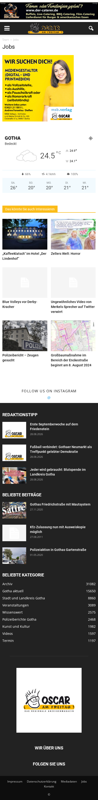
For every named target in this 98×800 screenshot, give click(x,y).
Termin (8, 640)
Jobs (84, 781)
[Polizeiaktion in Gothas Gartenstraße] (14, 555)
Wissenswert (12, 612)
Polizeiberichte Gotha (19, 619)
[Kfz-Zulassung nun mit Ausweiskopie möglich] (14, 533)
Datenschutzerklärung (41, 781)
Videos (7, 633)
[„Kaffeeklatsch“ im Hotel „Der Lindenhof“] (24, 234)
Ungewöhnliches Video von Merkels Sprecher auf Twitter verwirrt (73, 307)
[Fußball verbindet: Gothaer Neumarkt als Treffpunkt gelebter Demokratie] (14, 453)
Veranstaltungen (15, 605)
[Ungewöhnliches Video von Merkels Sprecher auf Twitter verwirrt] (73, 282)
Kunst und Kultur (16, 626)
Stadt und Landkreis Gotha (23, 598)
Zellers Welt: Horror (65, 253)
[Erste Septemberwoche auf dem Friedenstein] (14, 430)
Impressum (14, 781)
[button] (91, 28)
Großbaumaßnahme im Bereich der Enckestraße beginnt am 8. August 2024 (71, 360)
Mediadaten (69, 781)
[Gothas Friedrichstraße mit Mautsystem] (14, 510)
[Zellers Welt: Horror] (73, 234)
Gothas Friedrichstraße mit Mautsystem (60, 504)
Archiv (7, 584)
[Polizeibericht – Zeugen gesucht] (24, 335)
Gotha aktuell (13, 591)
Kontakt (49, 786)
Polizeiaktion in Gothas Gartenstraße (58, 550)
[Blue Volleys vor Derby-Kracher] (24, 282)
